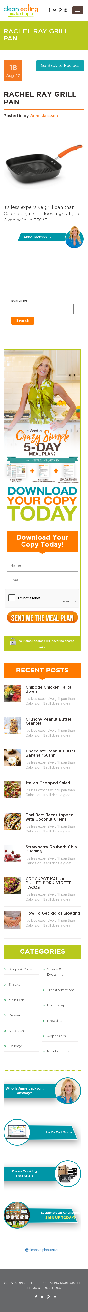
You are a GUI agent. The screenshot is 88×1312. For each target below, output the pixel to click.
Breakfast (55, 1020)
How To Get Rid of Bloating (53, 913)
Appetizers (56, 1036)
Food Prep (56, 1005)
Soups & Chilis (20, 969)
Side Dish (16, 1030)
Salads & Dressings (55, 972)
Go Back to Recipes (60, 66)
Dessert (15, 1015)
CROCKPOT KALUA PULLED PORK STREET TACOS (48, 883)
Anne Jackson (44, 116)
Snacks (14, 984)
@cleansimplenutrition (42, 1249)
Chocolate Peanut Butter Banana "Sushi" (51, 753)
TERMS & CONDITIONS (44, 1288)
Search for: (19, 300)
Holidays (16, 1046)
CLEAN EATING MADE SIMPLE (59, 1283)
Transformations (61, 990)
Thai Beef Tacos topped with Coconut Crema (50, 817)
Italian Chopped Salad (48, 783)
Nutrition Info (58, 1051)
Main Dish (16, 1000)
